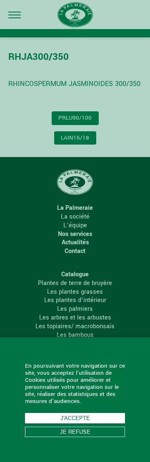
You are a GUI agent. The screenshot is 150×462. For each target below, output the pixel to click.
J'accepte (75, 418)
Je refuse (75, 432)
